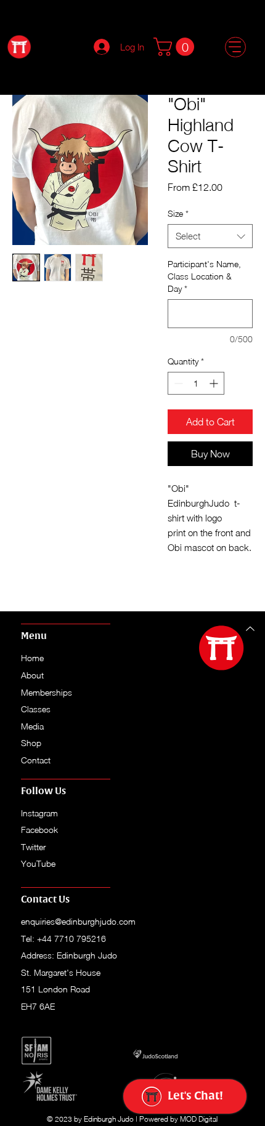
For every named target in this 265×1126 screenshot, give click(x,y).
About (32, 675)
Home (33, 658)
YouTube (38, 863)
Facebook (39, 829)
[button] (175, 47)
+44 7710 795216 (71, 938)
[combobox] (210, 236)
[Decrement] (177, 383)
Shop (31, 743)
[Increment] (214, 383)
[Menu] (235, 47)
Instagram (39, 813)
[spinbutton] (196, 383)
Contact (36, 760)
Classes (36, 709)
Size (178, 213)
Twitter (33, 847)
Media (32, 726)
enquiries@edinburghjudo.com (78, 921)
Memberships (46, 692)
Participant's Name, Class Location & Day (204, 276)
